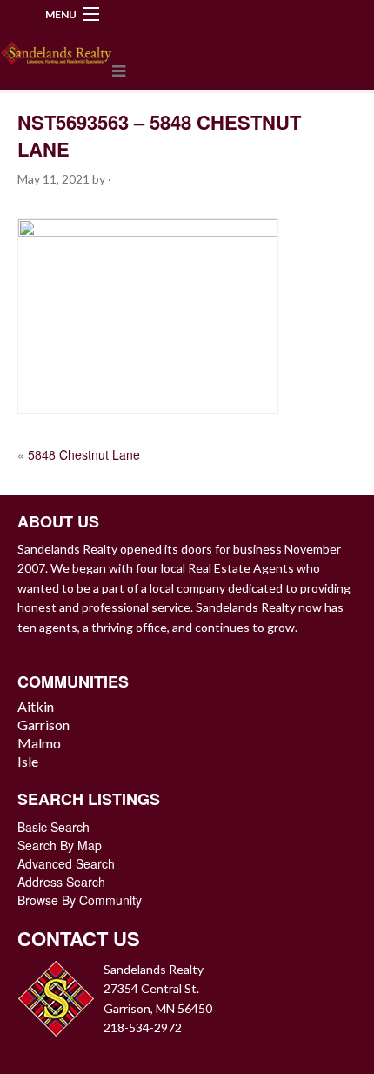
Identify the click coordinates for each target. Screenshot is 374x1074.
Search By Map (59, 845)
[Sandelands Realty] (56, 49)
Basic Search (53, 827)
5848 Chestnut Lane (84, 454)
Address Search (61, 881)
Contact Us (78, 938)
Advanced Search (66, 863)
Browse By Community (79, 900)
